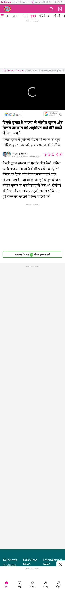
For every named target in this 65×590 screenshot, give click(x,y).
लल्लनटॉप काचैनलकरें (32, 254)
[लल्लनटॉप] (7, 8)
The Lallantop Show (9, 565)
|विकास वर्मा (23, 153)
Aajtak (15, 2)
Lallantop (6, 2)
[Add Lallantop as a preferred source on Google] (51, 114)
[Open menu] (2, 16)
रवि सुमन (15, 153)
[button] (60, 9)
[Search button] (51, 9)
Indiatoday (25, 2)
